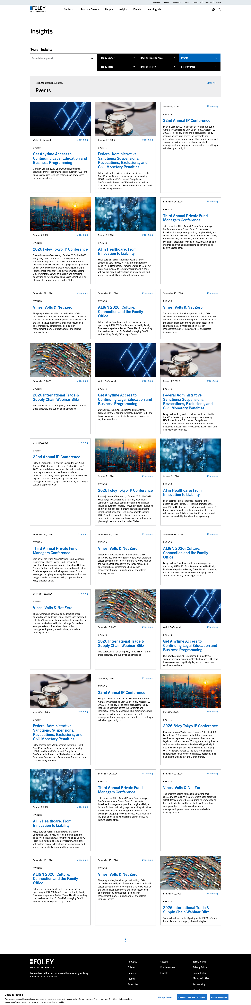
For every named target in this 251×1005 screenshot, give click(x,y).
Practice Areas (89, 9)
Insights (123, 9)
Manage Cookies (165, 997)
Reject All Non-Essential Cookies (192, 997)
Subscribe (156, 2)
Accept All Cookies (219, 997)
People (109, 9)
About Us (208, 2)
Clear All (211, 82)
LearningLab (154, 9)
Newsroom (177, 2)
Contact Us (197, 2)
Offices (186, 2)
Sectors (68, 9)
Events (137, 9)
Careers (218, 2)
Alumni (166, 2)
